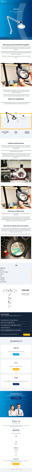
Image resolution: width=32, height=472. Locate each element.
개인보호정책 (12, 469)
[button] (16, 268)
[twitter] (15, 430)
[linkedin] (17, 430)
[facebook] (13, 430)
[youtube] (18, 430)
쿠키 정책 (20, 469)
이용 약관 (16, 469)
